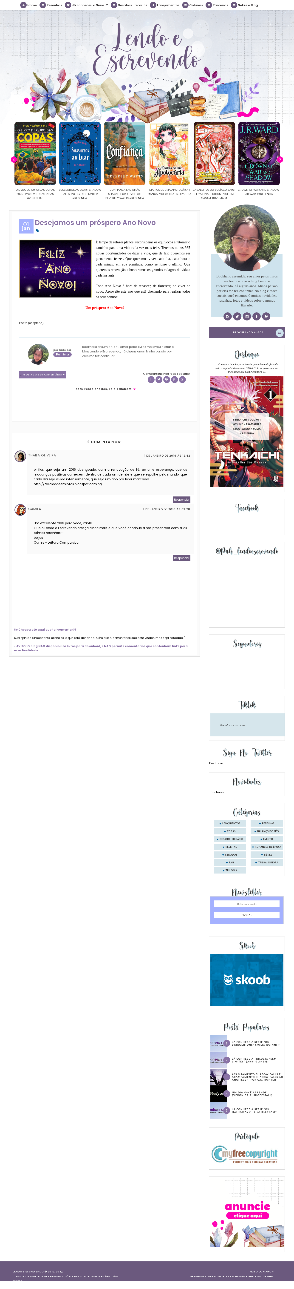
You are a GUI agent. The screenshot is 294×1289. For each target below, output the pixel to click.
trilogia (231, 870)
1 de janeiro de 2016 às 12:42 (167, 456)
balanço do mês (268, 831)
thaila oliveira (42, 455)
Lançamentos (167, 5)
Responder (181, 500)
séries (268, 855)
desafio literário (231, 839)
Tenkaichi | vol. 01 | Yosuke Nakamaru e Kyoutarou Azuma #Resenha (246, 426)
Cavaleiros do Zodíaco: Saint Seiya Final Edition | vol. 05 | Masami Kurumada (169, 194)
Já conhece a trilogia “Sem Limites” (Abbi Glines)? (254, 1060)
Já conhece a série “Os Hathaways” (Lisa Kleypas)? (254, 1110)
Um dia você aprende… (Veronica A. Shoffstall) (252, 1093)
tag (231, 863)
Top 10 (231, 831)
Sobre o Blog (247, 5)
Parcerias (220, 5)
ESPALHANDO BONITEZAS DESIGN (249, 1277)
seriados (231, 855)
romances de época (268, 847)
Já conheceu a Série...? (89, 5)
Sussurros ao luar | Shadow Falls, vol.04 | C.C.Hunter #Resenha (35, 194)
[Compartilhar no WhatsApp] (182, 379)
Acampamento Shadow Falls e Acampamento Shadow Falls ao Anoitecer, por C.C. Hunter (257, 1077)
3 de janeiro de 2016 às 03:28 (166, 509)
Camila (34, 509)
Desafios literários (132, 5)
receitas (231, 847)
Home (32, 5)
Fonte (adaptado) (31, 323)
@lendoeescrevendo (232, 725)
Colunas (196, 5)
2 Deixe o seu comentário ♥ (44, 375)
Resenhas (54, 5)
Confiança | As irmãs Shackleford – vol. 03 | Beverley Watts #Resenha (80, 194)
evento (268, 839)
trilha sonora (268, 863)
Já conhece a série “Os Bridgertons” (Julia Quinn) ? (256, 1043)
